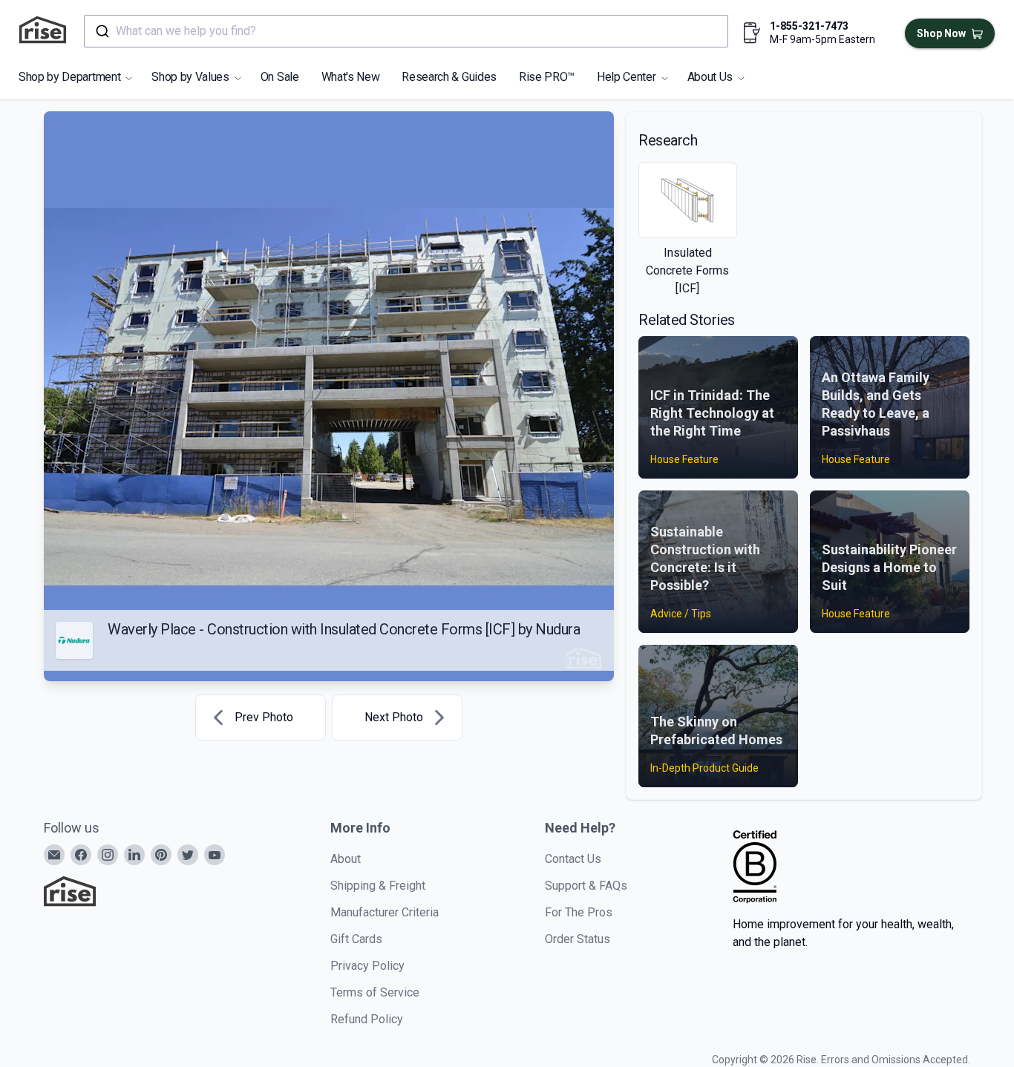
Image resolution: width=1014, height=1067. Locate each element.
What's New (350, 77)
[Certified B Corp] (755, 867)
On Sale (280, 77)
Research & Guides (449, 77)
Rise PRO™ (547, 77)
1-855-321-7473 (809, 26)
